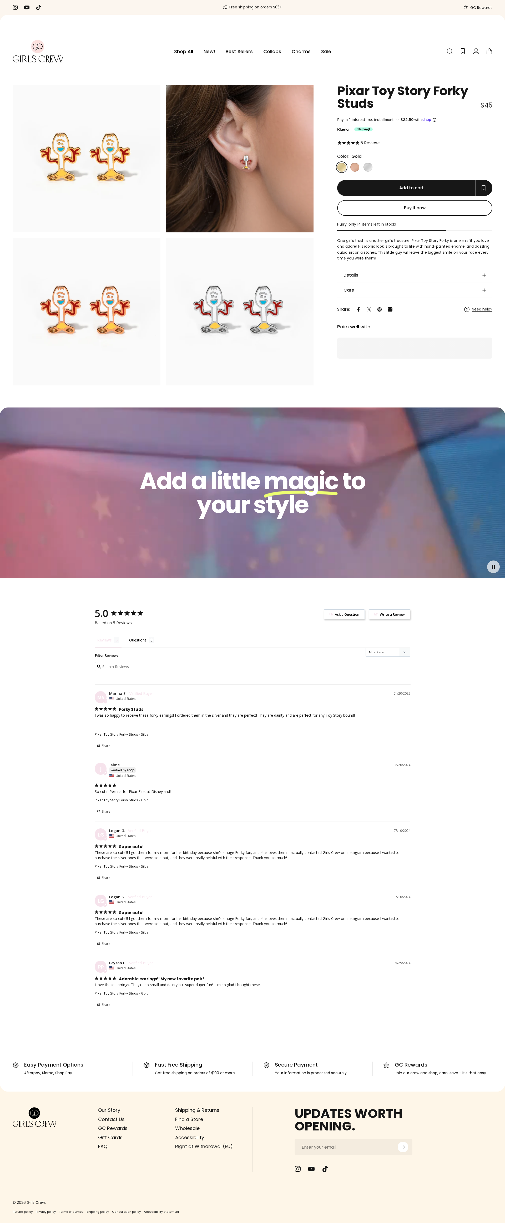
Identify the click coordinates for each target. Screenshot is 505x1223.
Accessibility (189, 1137)
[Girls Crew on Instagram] (298, 1169)
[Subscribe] (403, 1147)
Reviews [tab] (104, 640)
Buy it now (415, 208)
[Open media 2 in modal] (240, 158)
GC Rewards (480, 7)
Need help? (482, 309)
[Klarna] (343, 129)
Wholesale (187, 1128)
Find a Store (189, 1119)
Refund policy (23, 1212)
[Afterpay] (363, 129)
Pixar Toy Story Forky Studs (116, 734)
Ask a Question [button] (347, 614)
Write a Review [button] (392, 614)
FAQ (102, 1147)
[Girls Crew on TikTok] (325, 1169)
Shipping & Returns (197, 1110)
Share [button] (105, 745)
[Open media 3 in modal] (86, 311)
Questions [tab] (138, 640)
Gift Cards (110, 1137)
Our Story (109, 1110)
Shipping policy (98, 1212)
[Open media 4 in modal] (240, 311)
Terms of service (71, 1212)
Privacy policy (46, 1212)
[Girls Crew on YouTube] (311, 1169)
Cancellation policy (126, 1212)
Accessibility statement (161, 1212)
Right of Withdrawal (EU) (204, 1147)
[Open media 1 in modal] (86, 158)
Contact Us (111, 1119)
